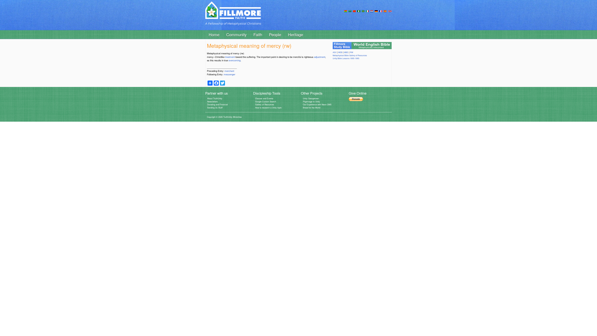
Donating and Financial (217, 104)
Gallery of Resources (264, 104)
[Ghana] (345, 10)
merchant (229, 70)
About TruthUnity (214, 98)
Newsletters (212, 101)
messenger (229, 74)
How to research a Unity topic (268, 107)
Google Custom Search (265, 101)
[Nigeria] (358, 10)
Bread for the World (311, 107)
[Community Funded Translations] (390, 10)
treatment (230, 56)
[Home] (233, 13)
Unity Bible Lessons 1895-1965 (346, 58)
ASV (334, 52)
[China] (354, 10)
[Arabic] (350, 10)
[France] (380, 10)
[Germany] (376, 10)
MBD (346, 52)
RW (351, 52)
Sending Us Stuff (214, 107)
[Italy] (367, 10)
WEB (340, 52)
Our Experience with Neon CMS (317, 104)
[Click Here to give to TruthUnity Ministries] (356, 98)
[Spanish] (385, 10)
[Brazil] (363, 10)
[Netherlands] (371, 10)
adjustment (319, 56)
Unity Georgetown (311, 98)
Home (214, 34)
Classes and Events (264, 98)
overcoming (235, 60)
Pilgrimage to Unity (311, 101)
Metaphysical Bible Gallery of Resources (350, 55)
